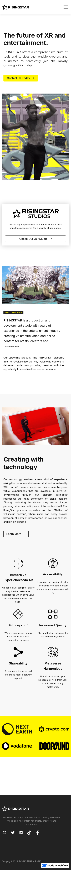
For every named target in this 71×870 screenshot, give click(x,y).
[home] (15, 7)
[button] (66, 7)
